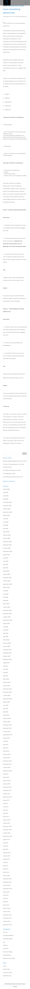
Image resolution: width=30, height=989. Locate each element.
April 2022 (5, 636)
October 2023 (6, 581)
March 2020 (6, 715)
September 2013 (7, 924)
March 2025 (6, 531)
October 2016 (6, 833)
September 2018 (7, 770)
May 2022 (5, 633)
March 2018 (6, 777)
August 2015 (6, 859)
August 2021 (6, 662)
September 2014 (7, 888)
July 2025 (5, 518)
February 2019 (7, 754)
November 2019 (7, 728)
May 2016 (5, 846)
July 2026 (5, 492)
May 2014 (5, 898)
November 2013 (7, 918)
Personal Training (7, 952)
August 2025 (6, 515)
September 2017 (7, 797)
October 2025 (6, 509)
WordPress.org (7, 975)
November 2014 (7, 882)
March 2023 (6, 603)
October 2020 (6, 695)
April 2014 (5, 901)
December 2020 (7, 689)
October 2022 (6, 617)
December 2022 (7, 610)
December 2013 (7, 915)
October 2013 (6, 921)
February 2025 (7, 535)
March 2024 (6, 571)
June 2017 (5, 806)
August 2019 (6, 738)
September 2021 (7, 659)
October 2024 (6, 548)
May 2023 (5, 597)
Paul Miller (6, 16)
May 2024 (5, 564)
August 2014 (6, 892)
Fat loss (5, 932)
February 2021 (7, 682)
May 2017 (5, 810)
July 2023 (5, 590)
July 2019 (5, 741)
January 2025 (6, 538)
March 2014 (6, 905)
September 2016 (7, 836)
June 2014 (5, 895)
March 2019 (6, 751)
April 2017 (5, 813)
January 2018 (6, 784)
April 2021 (5, 675)
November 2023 (7, 577)
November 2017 (7, 790)
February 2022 (7, 643)
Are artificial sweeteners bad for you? (13, 476)
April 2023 (5, 600)
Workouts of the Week (9, 958)
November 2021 (7, 653)
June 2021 (5, 669)
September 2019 (7, 734)
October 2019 (6, 731)
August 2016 (6, 839)
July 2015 (5, 862)
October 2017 (6, 793)
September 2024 (7, 551)
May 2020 (5, 708)
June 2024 (5, 561)
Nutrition (5, 945)
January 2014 (6, 911)
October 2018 (6, 767)
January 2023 (6, 607)
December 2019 (7, 725)
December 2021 (7, 649)
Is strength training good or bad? (12, 470)
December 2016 (7, 826)
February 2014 (7, 908)
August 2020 (6, 702)
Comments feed (7, 972)
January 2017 (6, 823)
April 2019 (5, 748)
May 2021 (5, 672)
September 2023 (7, 584)
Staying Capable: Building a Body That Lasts (15, 461)
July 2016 (5, 843)
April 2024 (5, 567)
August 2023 (6, 587)
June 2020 (5, 705)
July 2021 (5, 666)
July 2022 (5, 626)
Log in (4, 966)
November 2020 (7, 692)
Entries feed (6, 969)
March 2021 (6, 679)
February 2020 (7, 718)
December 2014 (7, 878)
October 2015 (6, 856)
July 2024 (5, 558)
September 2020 (7, 698)
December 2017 (7, 787)
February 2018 (7, 780)
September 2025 (7, 512)
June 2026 (5, 495)
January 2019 (6, 757)
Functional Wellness (20, 16)
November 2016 (7, 829)
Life (26, 16)
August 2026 (6, 489)
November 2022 (7, 613)
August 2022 (6, 623)
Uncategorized (7, 955)
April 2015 (5, 869)
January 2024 (6, 574)
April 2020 (5, 712)
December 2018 (7, 761)
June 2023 (5, 594)
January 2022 (6, 646)
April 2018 (5, 774)
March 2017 (6, 816)
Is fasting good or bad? (9, 473)
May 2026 (5, 499)
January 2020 (6, 721)
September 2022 (7, 620)
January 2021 (6, 685)
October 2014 (6, 885)
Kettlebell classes (7, 938)
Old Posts (5, 948)
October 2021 (6, 656)
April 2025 (5, 528)
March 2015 (6, 872)
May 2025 (5, 525)
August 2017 (6, 800)
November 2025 (7, 505)
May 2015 (5, 865)
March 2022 (6, 640)
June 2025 (5, 522)
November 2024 (7, 545)
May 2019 (5, 744)
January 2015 (6, 875)
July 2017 (5, 803)
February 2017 (7, 820)
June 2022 (5, 630)
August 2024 (6, 554)
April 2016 (5, 849)
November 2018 (7, 764)
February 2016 (7, 852)
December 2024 (7, 541)
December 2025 (7, 502)
